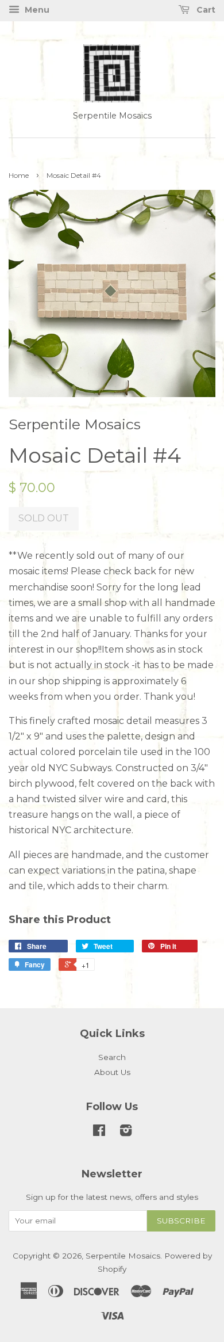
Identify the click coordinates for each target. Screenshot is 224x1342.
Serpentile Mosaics (123, 1255)
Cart (204, 10)
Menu (35, 10)
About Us (112, 1072)
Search (112, 1057)
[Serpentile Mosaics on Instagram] (125, 1132)
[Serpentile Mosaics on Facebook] (99, 1132)
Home (19, 175)
